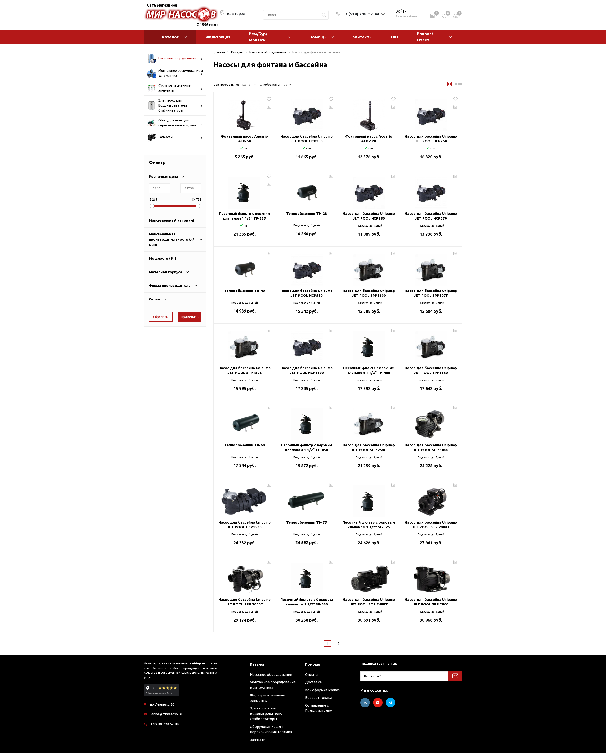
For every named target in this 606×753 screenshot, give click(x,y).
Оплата (311, 674)
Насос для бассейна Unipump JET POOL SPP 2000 (431, 601)
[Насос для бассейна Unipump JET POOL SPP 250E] (369, 422)
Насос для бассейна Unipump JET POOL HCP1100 (307, 370)
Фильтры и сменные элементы (174, 88)
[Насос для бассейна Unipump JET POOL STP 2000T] (431, 499)
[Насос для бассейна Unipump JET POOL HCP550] (307, 268)
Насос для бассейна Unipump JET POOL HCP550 (307, 293)
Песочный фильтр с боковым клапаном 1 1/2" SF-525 (369, 524)
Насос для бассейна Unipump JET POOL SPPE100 (369, 293)
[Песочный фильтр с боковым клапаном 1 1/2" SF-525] (369, 499)
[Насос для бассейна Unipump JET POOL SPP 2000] (431, 577)
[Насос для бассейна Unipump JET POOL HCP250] (307, 113)
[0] (456, 17)
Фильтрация (218, 37)
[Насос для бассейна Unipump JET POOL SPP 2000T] (244, 577)
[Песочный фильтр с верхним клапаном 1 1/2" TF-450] (307, 422)
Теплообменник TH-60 (244, 445)
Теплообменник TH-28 (306, 213)
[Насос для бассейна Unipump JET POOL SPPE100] (369, 268)
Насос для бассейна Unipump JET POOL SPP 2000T (244, 601)
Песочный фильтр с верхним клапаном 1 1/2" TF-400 (368, 370)
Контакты (362, 37)
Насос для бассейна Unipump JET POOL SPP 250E (369, 447)
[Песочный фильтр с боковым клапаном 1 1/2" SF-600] (307, 577)
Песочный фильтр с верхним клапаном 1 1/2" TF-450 (306, 447)
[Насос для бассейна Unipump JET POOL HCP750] (431, 113)
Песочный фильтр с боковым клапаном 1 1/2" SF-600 (306, 601)
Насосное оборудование (177, 58)
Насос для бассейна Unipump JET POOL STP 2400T (369, 601)
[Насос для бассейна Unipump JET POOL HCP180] (369, 191)
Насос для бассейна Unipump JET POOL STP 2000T (431, 524)
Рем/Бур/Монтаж (258, 36)
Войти (401, 11)
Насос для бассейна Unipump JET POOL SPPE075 (431, 293)
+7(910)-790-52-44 (165, 724)
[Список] (458, 85)
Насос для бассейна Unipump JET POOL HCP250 (307, 138)
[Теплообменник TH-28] (307, 191)
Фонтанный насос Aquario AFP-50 (244, 138)
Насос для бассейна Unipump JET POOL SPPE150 (431, 370)
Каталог (170, 37)
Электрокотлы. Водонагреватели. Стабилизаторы (172, 105)
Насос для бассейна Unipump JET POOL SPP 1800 (431, 447)
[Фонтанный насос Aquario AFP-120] (369, 113)
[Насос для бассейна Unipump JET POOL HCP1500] (244, 499)
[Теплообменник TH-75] (307, 499)
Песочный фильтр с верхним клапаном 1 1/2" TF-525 (244, 215)
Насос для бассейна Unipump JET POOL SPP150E (244, 370)
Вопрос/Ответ (425, 36)
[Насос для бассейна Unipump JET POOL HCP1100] (307, 345)
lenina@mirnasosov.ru (167, 714)
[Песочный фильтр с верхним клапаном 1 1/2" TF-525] (244, 191)
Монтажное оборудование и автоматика (180, 73)
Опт (395, 37)
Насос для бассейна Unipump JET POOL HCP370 (431, 215)
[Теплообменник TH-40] (244, 268)
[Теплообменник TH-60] (244, 422)
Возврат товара (318, 697)
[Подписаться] (455, 676)
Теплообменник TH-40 (244, 291)
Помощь (318, 37)
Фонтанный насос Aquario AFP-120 (368, 138)
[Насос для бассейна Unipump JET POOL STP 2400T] (369, 577)
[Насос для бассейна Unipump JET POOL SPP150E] (244, 345)
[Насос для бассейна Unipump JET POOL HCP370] (431, 191)
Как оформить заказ (322, 690)
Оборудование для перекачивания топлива (177, 122)
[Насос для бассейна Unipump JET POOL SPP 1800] (431, 422)
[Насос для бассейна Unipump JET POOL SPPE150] (431, 345)
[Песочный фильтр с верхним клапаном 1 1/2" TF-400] (369, 345)
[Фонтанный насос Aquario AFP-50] (244, 113)
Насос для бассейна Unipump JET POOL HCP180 (369, 215)
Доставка (313, 682)
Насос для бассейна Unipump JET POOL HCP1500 (244, 524)
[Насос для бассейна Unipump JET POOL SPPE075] (431, 268)
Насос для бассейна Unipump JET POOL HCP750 (431, 138)
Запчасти (165, 137)
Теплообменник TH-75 (306, 522)
